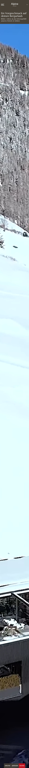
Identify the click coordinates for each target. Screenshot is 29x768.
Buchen (22, 765)
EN (27, 4)
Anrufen (7, 765)
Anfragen (15, 765)
